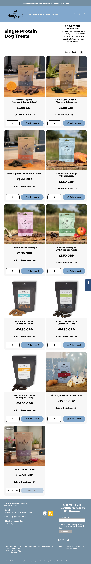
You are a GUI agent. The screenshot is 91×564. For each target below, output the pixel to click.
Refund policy (44, 561)
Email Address (64, 517)
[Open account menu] (79, 14)
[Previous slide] (5, 3)
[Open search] (74, 14)
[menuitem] (55, 14)
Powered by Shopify (31, 561)
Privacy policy (55, 561)
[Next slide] (84, 3)
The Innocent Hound (16, 561)
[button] (75, 52)
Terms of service (66, 561)
